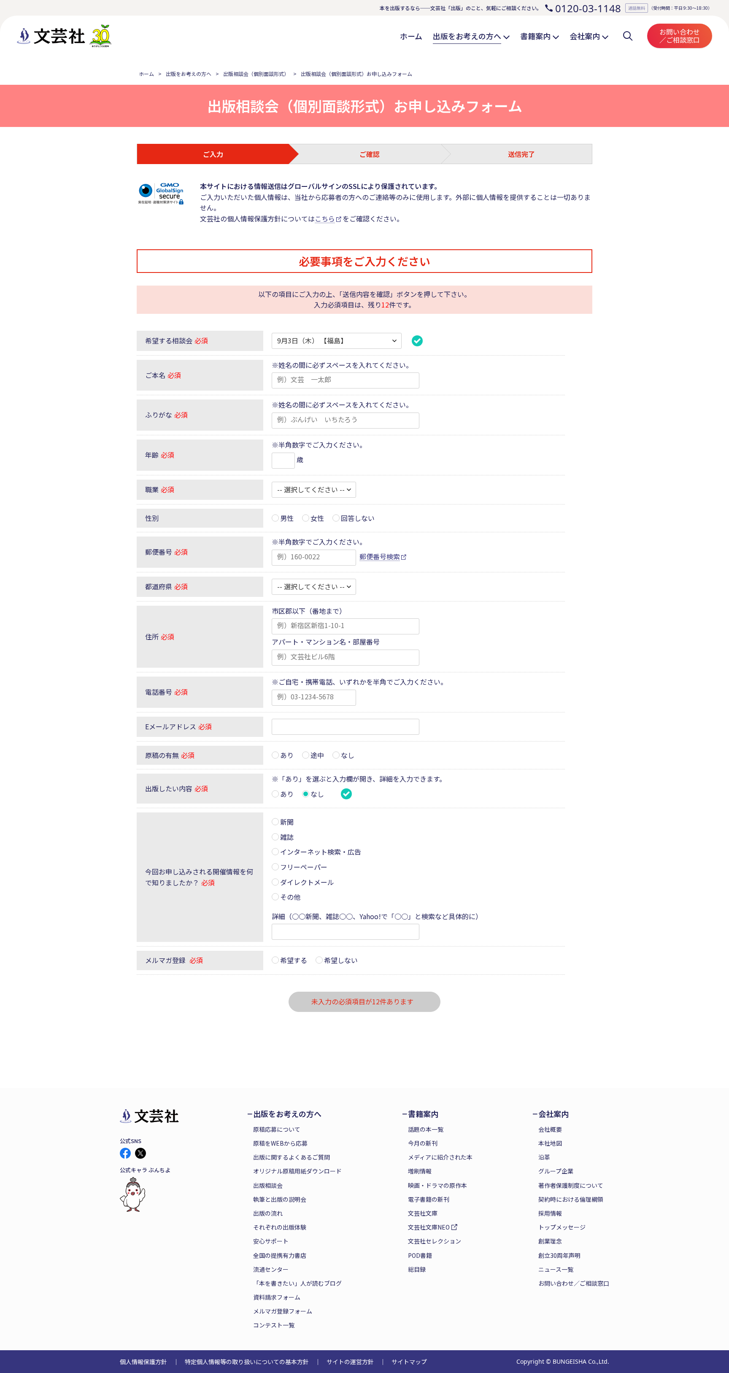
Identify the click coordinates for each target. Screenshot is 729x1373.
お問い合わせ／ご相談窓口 (679, 36)
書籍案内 (423, 1114)
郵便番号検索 (379, 556)
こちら (325, 218)
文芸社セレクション (434, 1241)
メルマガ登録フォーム (282, 1311)
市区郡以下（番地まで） (309, 611)
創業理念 (550, 1241)
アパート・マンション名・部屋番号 (326, 642)
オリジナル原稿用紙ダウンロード (297, 1171)
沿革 (544, 1157)
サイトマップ (409, 1361)
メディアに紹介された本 (440, 1157)
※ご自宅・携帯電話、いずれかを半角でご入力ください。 (359, 682)
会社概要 (550, 1129)
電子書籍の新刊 (428, 1199)
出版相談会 (268, 1185)
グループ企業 (555, 1171)
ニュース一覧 (555, 1269)
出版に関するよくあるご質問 (291, 1157)
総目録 (417, 1269)
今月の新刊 (422, 1143)
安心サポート (271, 1241)
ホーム (146, 73)
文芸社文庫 (422, 1213)
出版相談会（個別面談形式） (256, 73)
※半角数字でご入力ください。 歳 (319, 452)
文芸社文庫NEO (429, 1227)
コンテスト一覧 (273, 1325)
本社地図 (550, 1143)
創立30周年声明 (559, 1255)
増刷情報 (420, 1171)
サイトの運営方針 (350, 1361)
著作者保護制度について (570, 1185)
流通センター (271, 1269)
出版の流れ (268, 1213)
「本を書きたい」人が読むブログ (297, 1283)
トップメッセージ (562, 1227)
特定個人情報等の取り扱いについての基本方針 (247, 1361)
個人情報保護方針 (143, 1361)
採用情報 (550, 1213)
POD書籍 (420, 1255)
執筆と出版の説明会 (279, 1199)
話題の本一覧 (425, 1129)
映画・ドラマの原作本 (437, 1185)
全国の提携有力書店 (279, 1255)
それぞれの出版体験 (279, 1227)
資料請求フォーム (276, 1297)
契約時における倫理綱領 (570, 1199)
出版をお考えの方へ (188, 73)
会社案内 (553, 1114)
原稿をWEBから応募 (280, 1143)
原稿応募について (276, 1129)
